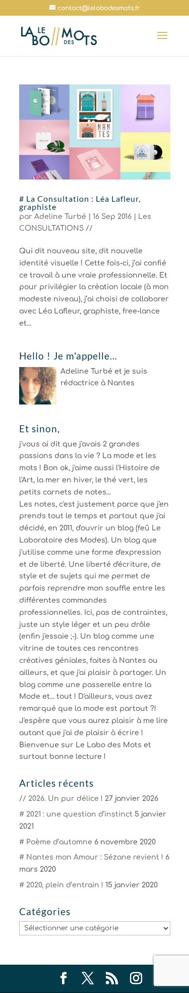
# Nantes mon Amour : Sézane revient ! (91, 857)
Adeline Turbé (60, 216)
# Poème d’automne (55, 842)
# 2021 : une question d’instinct (76, 814)
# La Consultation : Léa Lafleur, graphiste (80, 202)
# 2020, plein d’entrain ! (61, 885)
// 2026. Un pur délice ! (61, 798)
